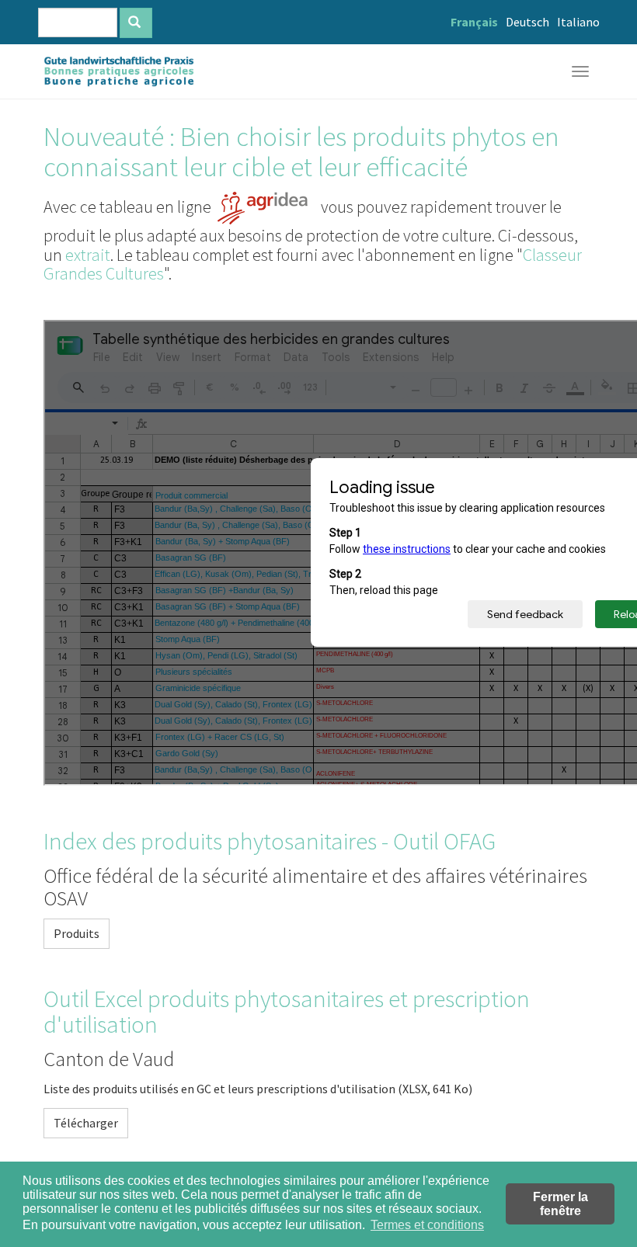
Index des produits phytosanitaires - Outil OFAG (270, 841)
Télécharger (86, 1123)
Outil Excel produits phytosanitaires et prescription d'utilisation (287, 1012)
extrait (87, 255)
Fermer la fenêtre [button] (560, 1203)
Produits (76, 933)
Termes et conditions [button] (427, 1224)
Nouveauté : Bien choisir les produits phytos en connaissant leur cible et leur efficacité (301, 151)
